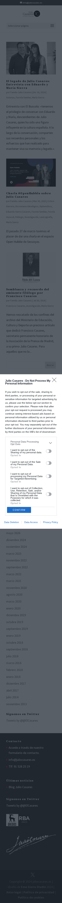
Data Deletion (11, 522)
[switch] (48, 451)
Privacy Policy (50, 522)
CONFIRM (19, 510)
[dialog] (31, 451)
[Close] (55, 381)
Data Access (31, 522)
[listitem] (31, 442)
